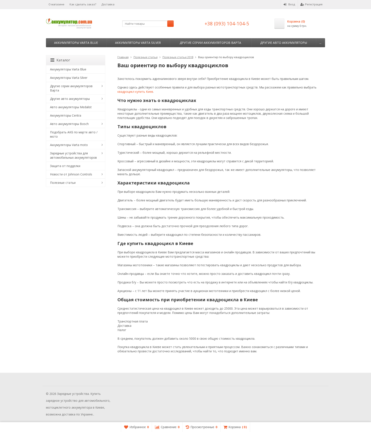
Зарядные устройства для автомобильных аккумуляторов (73, 155)
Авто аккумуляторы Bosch (69, 124)
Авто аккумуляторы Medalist (71, 107)
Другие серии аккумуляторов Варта (210, 43)
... (320, 43)
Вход (291, 4)
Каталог (63, 60)
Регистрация (313, 4)
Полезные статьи (63, 183)
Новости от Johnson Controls (71, 174)
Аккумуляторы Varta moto (69, 145)
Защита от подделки (65, 166)
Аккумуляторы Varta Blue (76, 43)
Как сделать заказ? (83, 4)
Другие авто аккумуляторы (283, 43)
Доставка (107, 4)
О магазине (56, 4)
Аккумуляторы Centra (65, 115)
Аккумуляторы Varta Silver (138, 43)
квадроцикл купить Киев (135, 92)
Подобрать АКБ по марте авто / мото (73, 134)
